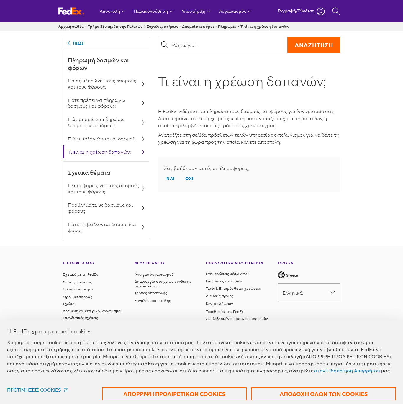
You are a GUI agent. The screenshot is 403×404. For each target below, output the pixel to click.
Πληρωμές (227, 26)
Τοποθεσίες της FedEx (225, 311)
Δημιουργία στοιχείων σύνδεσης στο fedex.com (163, 283)
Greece (291, 275)
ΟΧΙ (189, 178)
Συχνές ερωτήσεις (162, 26)
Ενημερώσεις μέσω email (227, 273)
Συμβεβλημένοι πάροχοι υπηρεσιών (237, 318)
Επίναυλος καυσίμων (224, 281)
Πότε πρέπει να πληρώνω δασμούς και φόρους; (96, 103)
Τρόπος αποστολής (151, 293)
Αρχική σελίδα (71, 26)
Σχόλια (69, 304)
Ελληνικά (293, 292)
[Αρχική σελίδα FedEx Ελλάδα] (76, 11)
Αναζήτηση (314, 45)
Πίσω (78, 43)
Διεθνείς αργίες (219, 296)
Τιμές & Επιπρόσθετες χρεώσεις (233, 288)
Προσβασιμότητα (78, 289)
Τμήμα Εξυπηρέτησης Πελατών (115, 26)
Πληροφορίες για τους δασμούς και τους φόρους (103, 188)
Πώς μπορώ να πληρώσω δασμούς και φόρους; (96, 122)
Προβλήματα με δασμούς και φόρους (100, 208)
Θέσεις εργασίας (77, 282)
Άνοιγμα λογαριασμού (154, 274)
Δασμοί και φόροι (198, 26)
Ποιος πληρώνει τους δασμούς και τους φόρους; (102, 83)
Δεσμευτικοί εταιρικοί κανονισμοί (92, 311)
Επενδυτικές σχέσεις (80, 317)
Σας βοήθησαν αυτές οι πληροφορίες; (206, 168)
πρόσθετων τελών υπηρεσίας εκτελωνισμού (256, 135)
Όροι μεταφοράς (77, 297)
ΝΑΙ (170, 178)
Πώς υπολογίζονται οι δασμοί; (101, 138)
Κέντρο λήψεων (219, 303)
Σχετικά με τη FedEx (80, 274)
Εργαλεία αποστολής (153, 300)
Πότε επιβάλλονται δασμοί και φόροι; (102, 227)
